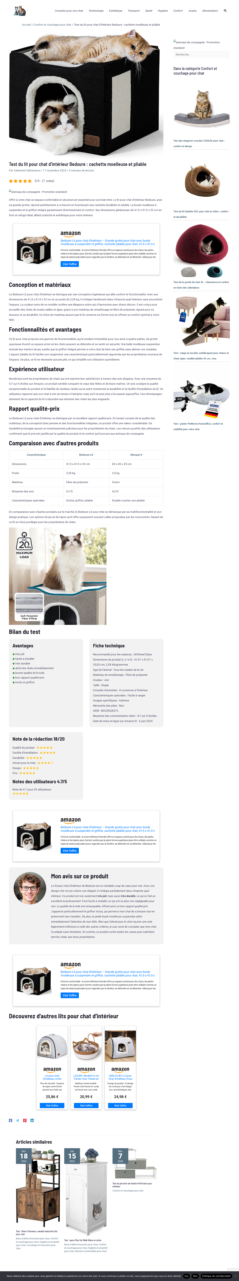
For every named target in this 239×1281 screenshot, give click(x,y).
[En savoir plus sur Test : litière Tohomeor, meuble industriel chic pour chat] (38, 1187)
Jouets (192, 10)
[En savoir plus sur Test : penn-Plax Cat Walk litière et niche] (86, 1192)
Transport (134, 10)
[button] (225, 11)
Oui (186, 1276)
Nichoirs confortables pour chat (91, 1251)
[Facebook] (10, 1120)
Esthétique (115, 10)
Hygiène (163, 10)
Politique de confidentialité (216, 1276)
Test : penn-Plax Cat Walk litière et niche (82, 1240)
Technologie (96, 10)
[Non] (235, 1276)
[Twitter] (17, 1120)
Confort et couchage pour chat (128, 1190)
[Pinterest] (25, 1120)
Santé (148, 10)
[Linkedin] (32, 1120)
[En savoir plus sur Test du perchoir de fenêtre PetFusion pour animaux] (135, 1163)
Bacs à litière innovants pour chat (32, 1238)
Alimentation (210, 10)
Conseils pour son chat (69, 10)
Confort (178, 10)
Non (195, 1276)
